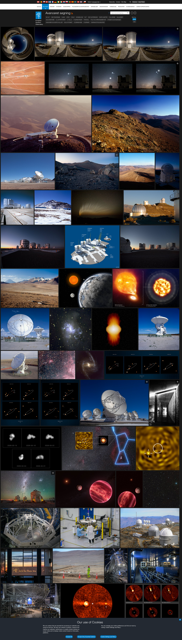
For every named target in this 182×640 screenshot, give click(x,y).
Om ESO (39, 6)
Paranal (86, 19)
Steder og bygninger (114, 19)
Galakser (120, 17)
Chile (72, 17)
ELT (86, 17)
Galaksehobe (50, 19)
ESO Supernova (93, 17)
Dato (134, 21)
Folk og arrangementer (98, 19)
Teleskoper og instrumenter (80, 6)
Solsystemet (68, 22)
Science (135, 2)
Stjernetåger (78, 19)
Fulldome (112, 17)
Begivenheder (104, 6)
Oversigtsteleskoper (97, 22)
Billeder (45, 6)
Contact (118, 2)
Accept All (69, 636)
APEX (68, 17)
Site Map (123, 2)
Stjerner (86, 22)
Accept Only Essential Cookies (86, 636)
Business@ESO (130, 6)
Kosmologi (79, 17)
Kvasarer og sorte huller (54, 22)
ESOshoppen (66, 6)
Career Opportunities (142, 6)
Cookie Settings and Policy (108, 636)
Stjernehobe (78, 22)
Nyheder (58, 6)
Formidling (113, 6)
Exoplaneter (103, 17)
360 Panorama (55, 17)
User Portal (141, 2)
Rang (134, 19)
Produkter (121, 6)
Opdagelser (94, 6)
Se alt (48, 17)
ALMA (63, 17)
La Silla (69, 19)
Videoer (52, 6)
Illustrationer (60, 19)
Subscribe (112, 2)
